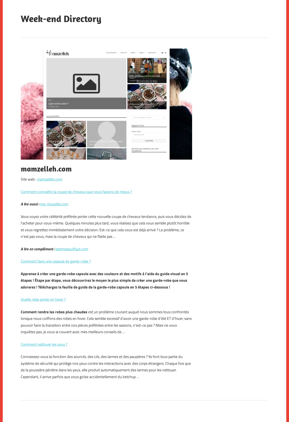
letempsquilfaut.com (71, 249)
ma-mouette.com (54, 204)
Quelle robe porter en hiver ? (43, 299)
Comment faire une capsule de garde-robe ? (56, 261)
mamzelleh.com (49, 179)
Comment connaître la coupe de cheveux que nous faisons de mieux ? (76, 192)
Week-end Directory (61, 18)
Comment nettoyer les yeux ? (44, 344)
